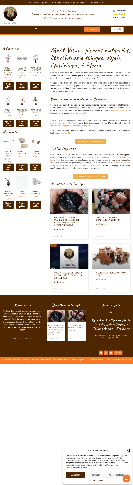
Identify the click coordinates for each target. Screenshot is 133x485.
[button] (128, 450)
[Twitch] (116, 353)
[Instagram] (106, 353)
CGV (87, 360)
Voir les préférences (118, 475)
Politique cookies (97, 360)
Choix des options (8, 86)
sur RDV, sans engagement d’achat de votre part (70, 126)
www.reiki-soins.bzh (119, 110)
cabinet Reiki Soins (90, 157)
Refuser (96, 475)
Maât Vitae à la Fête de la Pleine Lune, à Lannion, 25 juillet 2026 (68, 275)
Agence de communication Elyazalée (118, 360)
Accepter (75, 475)
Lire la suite (51, 334)
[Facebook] (101, 353)
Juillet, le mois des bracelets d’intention (108, 218)
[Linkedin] (111, 353)
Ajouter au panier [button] (36, 86)
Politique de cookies (96, 480)
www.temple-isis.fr (79, 113)
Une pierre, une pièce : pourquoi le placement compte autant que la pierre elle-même (67, 221)
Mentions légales (78, 360)
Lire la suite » (59, 229)
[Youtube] (120, 353)
